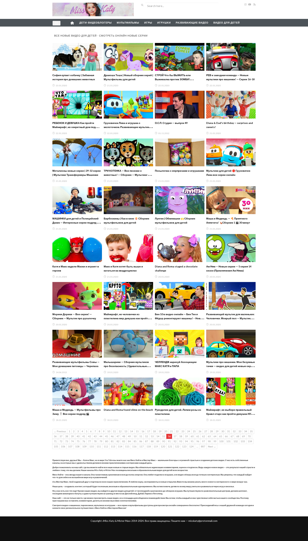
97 (203, 441)
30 (222, 431)
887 (203, 446)
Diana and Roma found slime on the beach (128, 409)
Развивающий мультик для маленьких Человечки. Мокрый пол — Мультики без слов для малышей (230, 318)
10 (108, 431)
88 (152, 441)
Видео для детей (226, 22)
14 (131, 431)
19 (160, 431)
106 (63, 446)
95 (192, 441)
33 (239, 431)
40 (78, 436)
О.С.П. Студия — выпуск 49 (171, 122)
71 (55, 441)
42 (89, 436)
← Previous (60, 431)
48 (123, 436)
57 (175, 436)
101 (228, 441)
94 (186, 441)
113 (113, 446)
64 (215, 436)
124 (191, 446)
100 (221, 441)
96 (197, 441)
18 (154, 431)
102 (235, 441)
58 (180, 436)
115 (127, 446)
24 (188, 431)
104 (250, 441)
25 (194, 431)
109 (84, 446)
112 (106, 446)
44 (100, 436)
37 (61, 436)
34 (245, 431)
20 (165, 431)
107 (70, 446)
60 (192, 436)
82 (118, 441)
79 (100, 441)
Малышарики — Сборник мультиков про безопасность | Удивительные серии (126, 366)
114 (120, 446)
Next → (212, 446)
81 (112, 441)
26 (200, 431)
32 (234, 431)
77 (89, 441)
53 (152, 436)
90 (163, 441)
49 (129, 436)
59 (186, 436)
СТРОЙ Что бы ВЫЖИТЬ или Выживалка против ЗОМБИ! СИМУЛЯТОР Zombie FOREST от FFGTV (179, 79)
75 (78, 441)
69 (243, 436)
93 (180, 441)
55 (163, 436)
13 (125, 431)
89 (157, 441)
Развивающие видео (192, 22)
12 (120, 431)
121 (170, 446)
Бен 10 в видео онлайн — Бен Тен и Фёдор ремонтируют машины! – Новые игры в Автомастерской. (179, 318)
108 (77, 446)
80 (106, 441)
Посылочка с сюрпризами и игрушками (179, 170)
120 (163, 446)
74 (72, 441)
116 (134, 446)
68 (237, 436)
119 (156, 446)
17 (148, 431)
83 (123, 441)
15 (137, 431)
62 (203, 436)
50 (135, 436)
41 (83, 436)
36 (55, 436)
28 (211, 431)
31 (228, 431)
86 (140, 441)
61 (197, 436)
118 (149, 446)
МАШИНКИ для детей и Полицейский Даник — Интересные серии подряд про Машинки (77, 222)
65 (220, 436)
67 (232, 436)
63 (209, 436)
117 (141, 446)
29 (217, 431)
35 (251, 431)
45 (106, 436)
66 (226, 436)
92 (175, 441)
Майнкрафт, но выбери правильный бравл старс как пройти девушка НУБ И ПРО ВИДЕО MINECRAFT (230, 413)
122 (177, 446)
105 (56, 446)
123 (184, 446)
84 (129, 441)
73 (66, 441)
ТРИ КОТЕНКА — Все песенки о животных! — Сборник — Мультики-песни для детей (126, 174)
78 (95, 441)
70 (249, 436)
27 (205, 431)
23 (182, 431)
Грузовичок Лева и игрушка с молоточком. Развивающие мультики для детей (127, 127)
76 (83, 441)
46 (112, 436)
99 (215, 441)
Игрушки (164, 22)
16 (143, 431)
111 (99, 446)
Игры (148, 22)
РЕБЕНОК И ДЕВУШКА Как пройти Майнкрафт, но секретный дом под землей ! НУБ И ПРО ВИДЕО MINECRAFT (77, 127)
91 (169, 441)
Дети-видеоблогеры (95, 22)
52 (146, 436)
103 (243, 441)
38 (66, 436)
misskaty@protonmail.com (202, 520)
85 (135, 441)
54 (157, 436)
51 (140, 436)
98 (209, 441)
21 (171, 431)
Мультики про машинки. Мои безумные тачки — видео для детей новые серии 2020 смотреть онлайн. (230, 366)
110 (91, 446)
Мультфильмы (128, 22)
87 (146, 441)
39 (72, 436)
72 (61, 441)
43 (95, 436)
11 (114, 431)
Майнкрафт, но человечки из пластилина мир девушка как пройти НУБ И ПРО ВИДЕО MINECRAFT (127, 318)
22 (177, 431)
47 (118, 436)
